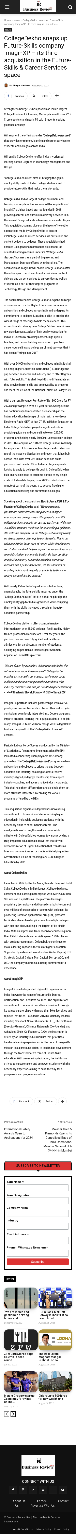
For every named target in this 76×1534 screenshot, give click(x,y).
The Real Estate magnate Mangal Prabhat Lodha (50, 1357)
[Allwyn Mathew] (6, 85)
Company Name (17, 1207)
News (17, 20)
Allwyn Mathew (21, 85)
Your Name (15, 1182)
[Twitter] (62, 1427)
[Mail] (56, 1427)
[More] (57, 96)
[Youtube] (69, 1427)
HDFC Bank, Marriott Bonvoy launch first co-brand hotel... (54, 1315)
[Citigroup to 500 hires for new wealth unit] (55, 1381)
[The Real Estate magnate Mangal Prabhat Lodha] (55, 1339)
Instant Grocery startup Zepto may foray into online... (19, 1399)
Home (7, 20)
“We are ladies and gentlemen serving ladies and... (16, 1315)
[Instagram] (42, 1427)
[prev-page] (6, 1414)
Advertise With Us (43, 1505)
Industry (12, 1220)
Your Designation (19, 1195)
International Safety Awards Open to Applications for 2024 (18, 1133)
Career (41, 1501)
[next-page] (13, 1414)
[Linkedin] (49, 1427)
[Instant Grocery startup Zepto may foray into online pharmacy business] (21, 1381)
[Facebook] (35, 1427)
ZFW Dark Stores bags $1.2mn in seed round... (18, 1357)
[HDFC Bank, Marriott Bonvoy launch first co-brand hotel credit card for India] (55, 1298)
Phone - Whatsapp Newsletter (27, 1247)
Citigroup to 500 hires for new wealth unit (53, 1397)
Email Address (18, 1234)
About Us (19, 1501)
